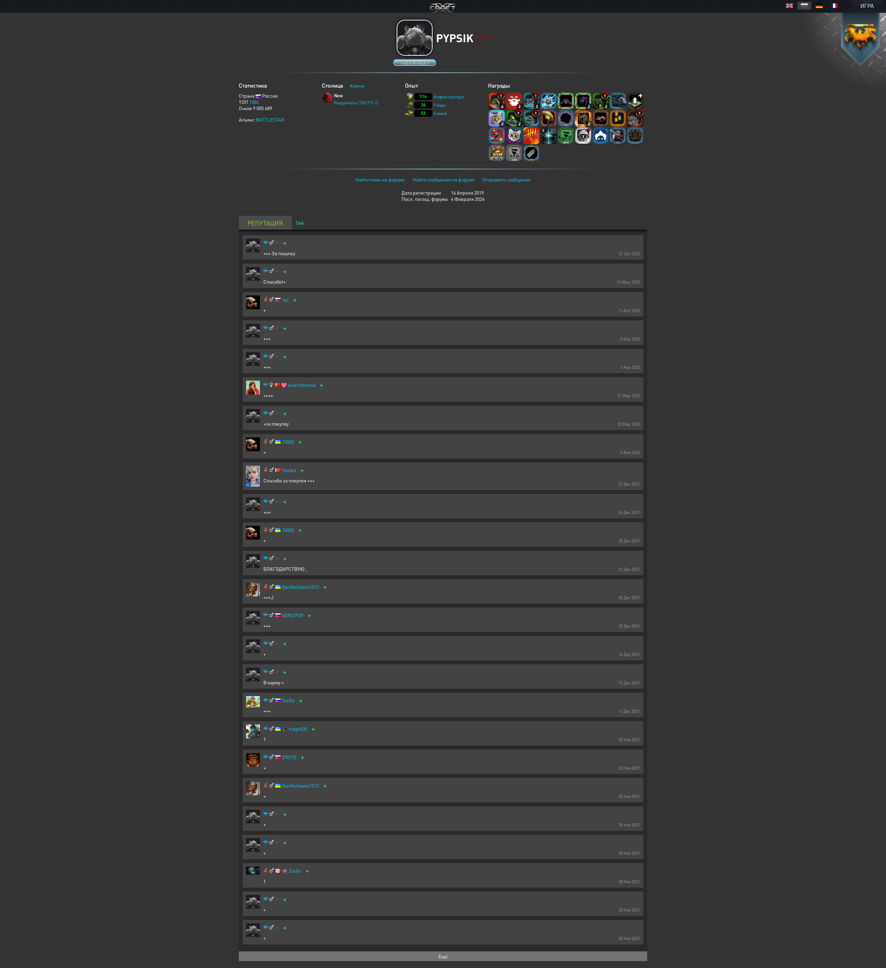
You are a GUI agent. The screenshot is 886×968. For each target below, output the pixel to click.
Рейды (439, 105)
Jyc (285, 300)
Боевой (440, 113)
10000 (288, 442)
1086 (254, 102)
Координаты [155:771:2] (356, 102)
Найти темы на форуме (380, 179)
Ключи (357, 85)
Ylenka (289, 470)
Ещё (443, 956)
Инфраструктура (448, 96)
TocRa (288, 700)
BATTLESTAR (270, 119)
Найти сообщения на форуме (443, 179)
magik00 (298, 729)
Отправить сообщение (506, 179)
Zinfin (295, 871)
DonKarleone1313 (300, 587)
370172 (289, 757)
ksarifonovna (301, 385)
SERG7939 (292, 615)
